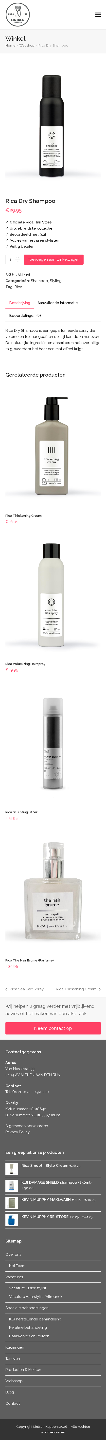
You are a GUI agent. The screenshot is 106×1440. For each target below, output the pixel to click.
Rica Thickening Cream (76, 989)
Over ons (13, 1254)
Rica (18, 287)
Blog (9, 1392)
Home (10, 45)
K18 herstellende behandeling (35, 1319)
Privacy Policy (17, 1132)
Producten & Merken (23, 1369)
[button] (98, 15)
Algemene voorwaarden (26, 1126)
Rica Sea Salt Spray (24, 989)
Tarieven (12, 1358)
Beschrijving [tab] (19, 303)
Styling (56, 281)
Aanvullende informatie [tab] (57, 303)
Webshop (27, 45)
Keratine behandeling (28, 1327)
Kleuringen (14, 1347)
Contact (12, 1403)
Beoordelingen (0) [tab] (25, 315)
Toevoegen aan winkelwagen (54, 259)
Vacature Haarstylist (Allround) (35, 1296)
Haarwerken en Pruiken (29, 1336)
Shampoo (39, 281)
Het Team (17, 1266)
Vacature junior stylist (27, 1288)
